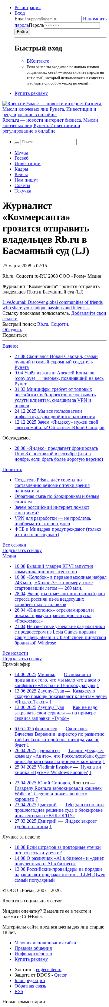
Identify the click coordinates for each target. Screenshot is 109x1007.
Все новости (15, 653)
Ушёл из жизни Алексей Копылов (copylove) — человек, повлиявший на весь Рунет (59, 378)
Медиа (21, 152)
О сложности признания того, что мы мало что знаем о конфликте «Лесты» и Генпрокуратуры (57, 680)
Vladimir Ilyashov (55, 766)
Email (20, 18)
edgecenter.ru (48, 969)
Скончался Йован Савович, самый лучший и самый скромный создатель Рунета (56, 362)
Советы (22, 185)
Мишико (46, 674)
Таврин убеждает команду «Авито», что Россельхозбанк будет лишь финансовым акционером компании (60, 756)
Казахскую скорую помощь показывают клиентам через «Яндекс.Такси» (61, 696)
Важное (10, 346)
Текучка (23, 190)
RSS (19, 991)
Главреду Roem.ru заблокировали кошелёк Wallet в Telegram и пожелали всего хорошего (58, 794)
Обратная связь (30, 985)
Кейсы (21, 174)
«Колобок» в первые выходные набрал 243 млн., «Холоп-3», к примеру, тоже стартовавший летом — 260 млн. (61, 583)
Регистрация (28, 7)
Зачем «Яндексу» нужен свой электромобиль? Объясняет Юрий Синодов (59, 424)
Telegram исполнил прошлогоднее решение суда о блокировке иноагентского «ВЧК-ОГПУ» (59, 810)
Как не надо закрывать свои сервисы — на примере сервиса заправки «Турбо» (56, 713)
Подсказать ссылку (22, 550)
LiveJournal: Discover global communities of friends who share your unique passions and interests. (52, 305)
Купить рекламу (31, 93)
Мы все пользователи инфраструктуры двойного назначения (55, 413)
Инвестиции (28, 163)
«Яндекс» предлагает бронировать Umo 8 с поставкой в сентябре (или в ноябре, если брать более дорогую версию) (59, 454)
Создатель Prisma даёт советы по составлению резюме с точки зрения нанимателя (52, 485)
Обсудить (12, 329)
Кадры (21, 169)
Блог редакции (30, 980)
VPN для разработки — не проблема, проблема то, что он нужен (53, 521)
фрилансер (46, 728)
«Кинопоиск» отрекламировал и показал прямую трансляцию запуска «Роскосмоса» (54, 615)
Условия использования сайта (45, 942)
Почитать (12, 469)
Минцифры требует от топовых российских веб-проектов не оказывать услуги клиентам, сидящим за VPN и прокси (55, 397)
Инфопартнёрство (33, 953)
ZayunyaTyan (51, 690)
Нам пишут (26, 179)
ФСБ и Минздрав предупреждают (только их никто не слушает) (58, 531)
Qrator (60, 974)
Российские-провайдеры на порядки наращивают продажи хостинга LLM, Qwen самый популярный (60, 874)
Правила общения (33, 948)
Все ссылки (14, 544)
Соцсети (59, 324)
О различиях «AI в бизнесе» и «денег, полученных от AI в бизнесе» (59, 861)
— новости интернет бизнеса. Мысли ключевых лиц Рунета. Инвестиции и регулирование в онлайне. (50, 125)
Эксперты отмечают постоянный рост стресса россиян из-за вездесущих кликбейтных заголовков (60, 599)
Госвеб (21, 158)
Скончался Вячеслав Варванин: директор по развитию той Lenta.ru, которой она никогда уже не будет (59, 737)
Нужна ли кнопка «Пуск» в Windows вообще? (58, 769)
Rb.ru (42, 324)
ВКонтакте (38, 61)
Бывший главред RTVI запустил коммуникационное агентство (54, 569)
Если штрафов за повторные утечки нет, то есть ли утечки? (58, 850)
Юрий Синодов (54, 782)
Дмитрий (47, 804)
